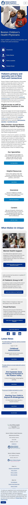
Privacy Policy (19, 498)
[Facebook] (8, 333)
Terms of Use (4, 499)
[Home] (10, 3)
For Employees (14, 482)
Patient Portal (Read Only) (14, 484)
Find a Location (14, 472)
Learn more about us (14, 329)
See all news (14, 412)
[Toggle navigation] (25, 3)
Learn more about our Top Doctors (14, 292)
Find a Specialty (14, 474)
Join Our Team (14, 220)
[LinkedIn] (19, 333)
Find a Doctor (14, 470)
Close (3, 502)
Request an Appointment (14, 468)
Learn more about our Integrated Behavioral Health (14, 265)
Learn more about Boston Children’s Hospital (14, 321)
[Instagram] (14, 333)
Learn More (14, 182)
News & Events (14, 486)
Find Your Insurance (14, 199)
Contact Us (14, 443)
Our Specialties (14, 163)
